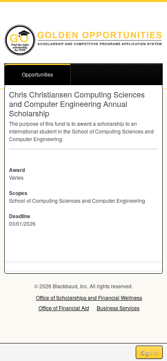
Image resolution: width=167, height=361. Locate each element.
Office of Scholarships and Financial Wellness (89, 297)
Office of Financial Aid (64, 307)
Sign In (149, 352)
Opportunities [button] (37, 74)
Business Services (118, 307)
